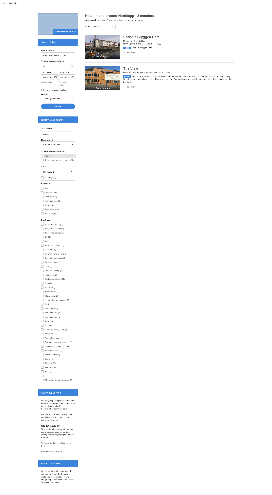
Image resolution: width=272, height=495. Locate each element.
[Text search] (72, 134)
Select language (10, 3)
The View (130, 68)
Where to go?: (48, 50)
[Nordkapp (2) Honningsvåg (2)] (58, 172)
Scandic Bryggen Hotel (142, 37)
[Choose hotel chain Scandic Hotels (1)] (58, 144)
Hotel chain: (47, 140)
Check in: (46, 73)
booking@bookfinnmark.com (54, 409)
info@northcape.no (49, 420)
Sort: (87, 27)
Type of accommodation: (53, 61)
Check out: (64, 73)
